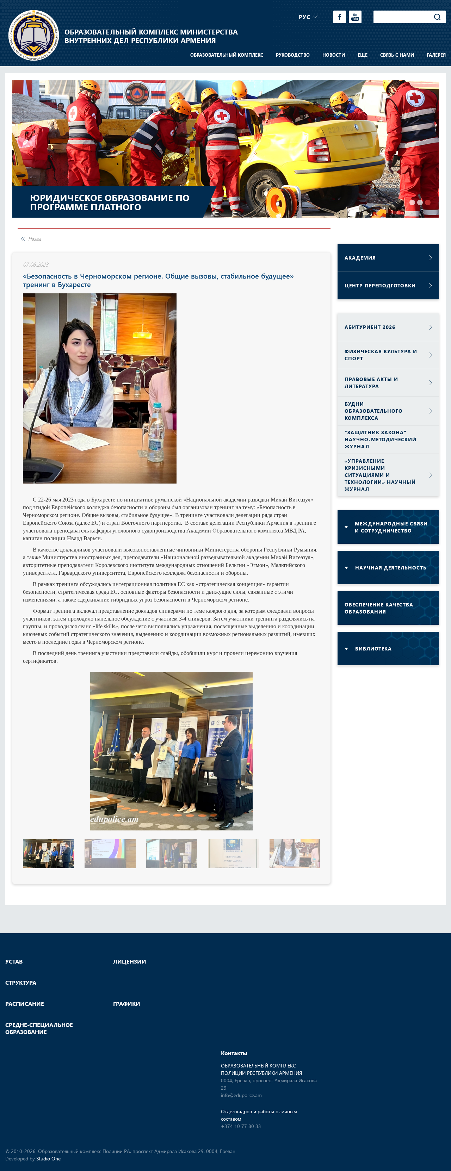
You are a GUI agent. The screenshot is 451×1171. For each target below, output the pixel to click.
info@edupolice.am (241, 1095)
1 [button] (412, 202)
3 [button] (428, 202)
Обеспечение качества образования (379, 608)
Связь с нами (397, 55)
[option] (225, 149)
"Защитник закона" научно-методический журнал (380, 439)
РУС (304, 16)
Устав (14, 961)
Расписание (24, 1003)
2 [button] (420, 202)
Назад (34, 239)
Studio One (48, 1158)
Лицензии (129, 961)
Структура (20, 982)
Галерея (436, 55)
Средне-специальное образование (39, 1028)
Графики (126, 1003)
